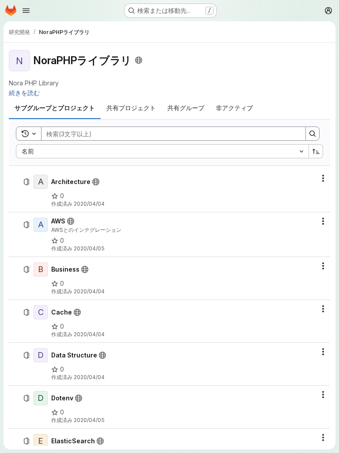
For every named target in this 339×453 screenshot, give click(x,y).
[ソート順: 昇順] (316, 151)
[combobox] (162, 151)
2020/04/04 (89, 203)
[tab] (55, 108)
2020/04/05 (89, 248)
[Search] (312, 134)
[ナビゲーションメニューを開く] (26, 11)
